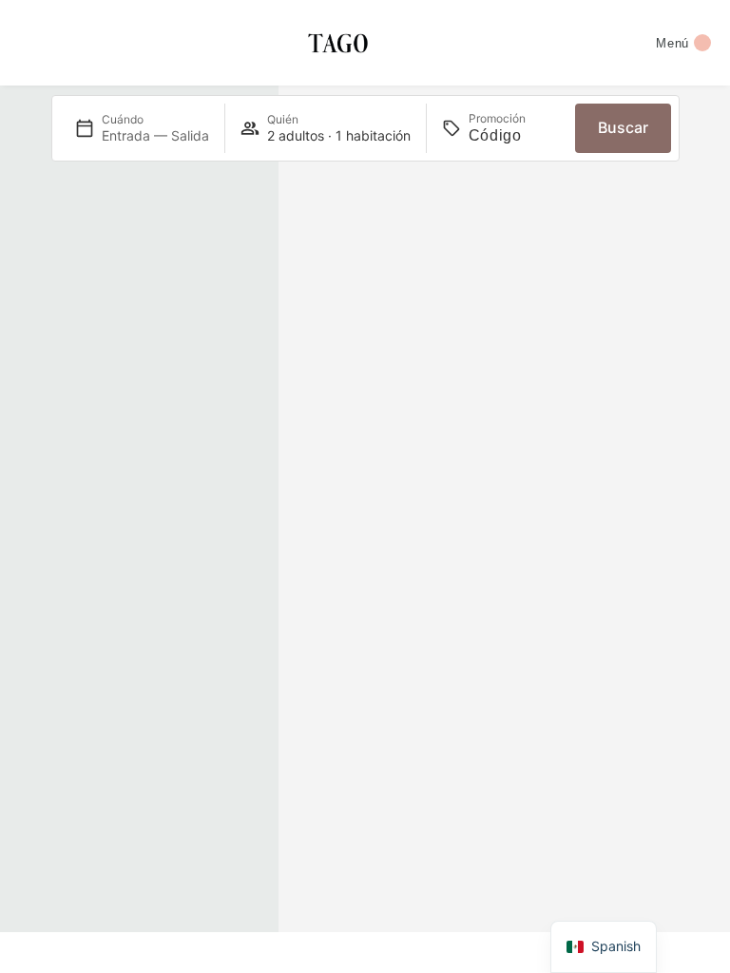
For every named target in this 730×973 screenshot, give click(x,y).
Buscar (623, 127)
